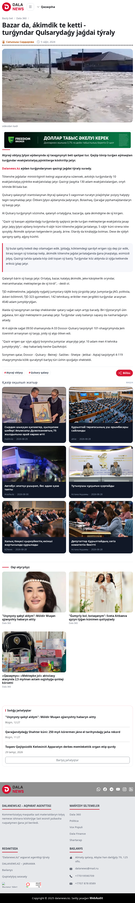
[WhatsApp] (98, 789)
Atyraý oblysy (14, 372)
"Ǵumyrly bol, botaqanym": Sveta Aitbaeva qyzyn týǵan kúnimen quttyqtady (98, 617)
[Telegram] (111, 789)
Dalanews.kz (11, 168)
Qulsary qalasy (40, 372)
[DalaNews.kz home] (13, 6)
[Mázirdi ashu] (30, 7)
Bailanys (7, 870)
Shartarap (76, 840)
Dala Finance (78, 833)
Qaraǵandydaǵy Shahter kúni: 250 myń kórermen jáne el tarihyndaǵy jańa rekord (62, 732)
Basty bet (7, 18)
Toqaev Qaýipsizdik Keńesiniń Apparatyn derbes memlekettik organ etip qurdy (60, 747)
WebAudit (96, 898)
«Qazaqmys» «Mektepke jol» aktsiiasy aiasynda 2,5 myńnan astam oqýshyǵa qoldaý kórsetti (33, 679)
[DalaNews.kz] (13, 789)
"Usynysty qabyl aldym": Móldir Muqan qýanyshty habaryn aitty (28, 617)
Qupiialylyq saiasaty (14, 876)
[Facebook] (105, 789)
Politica (74, 820)
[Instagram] (124, 789)
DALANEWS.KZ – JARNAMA (18, 863)
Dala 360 (21, 18)
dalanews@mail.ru (86, 868)
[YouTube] (118, 789)
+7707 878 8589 (85, 883)
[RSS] (131, 789)
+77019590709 (84, 875)
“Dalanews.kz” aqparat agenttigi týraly (26, 857)
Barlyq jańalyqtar (67, 760)
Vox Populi (76, 827)
